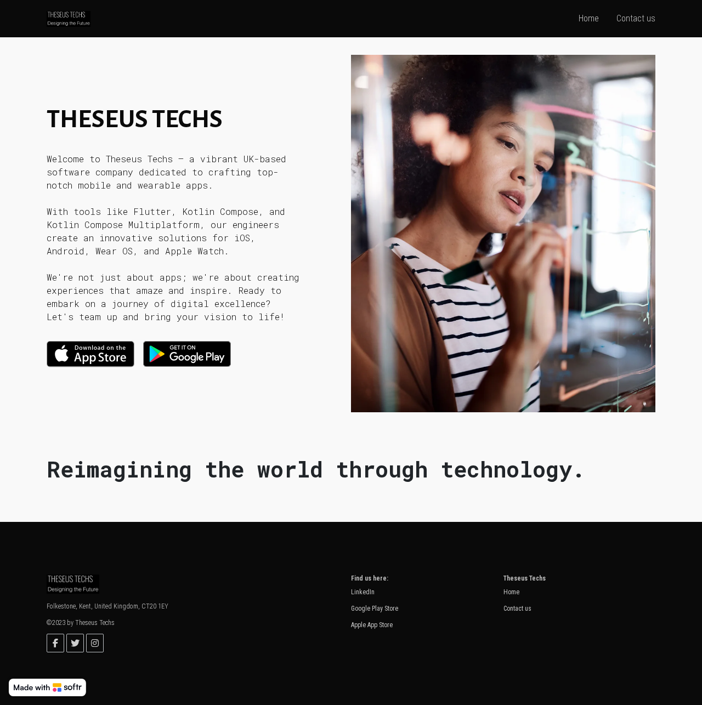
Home (511, 592)
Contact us (517, 608)
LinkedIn (363, 592)
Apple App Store (372, 625)
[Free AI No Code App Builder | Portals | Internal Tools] (47, 687)
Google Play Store (374, 608)
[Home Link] (68, 18)
